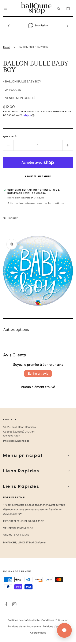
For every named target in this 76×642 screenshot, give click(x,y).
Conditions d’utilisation (54, 620)
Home (6, 47)
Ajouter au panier (38, 176)
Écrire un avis (38, 373)
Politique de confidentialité (24, 620)
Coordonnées (38, 632)
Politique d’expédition (55, 626)
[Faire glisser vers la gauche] (8, 25)
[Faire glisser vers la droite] (67, 25)
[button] (5, 8)
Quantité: (10, 136)
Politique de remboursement (24, 626)
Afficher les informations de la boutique (35, 203)
